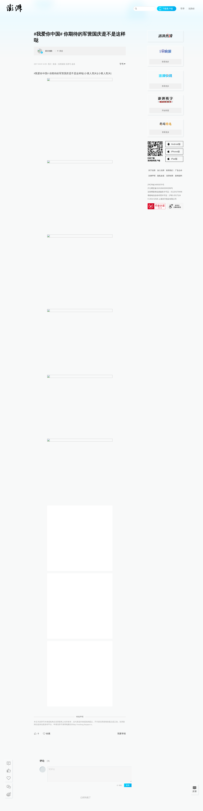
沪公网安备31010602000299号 (160, 188)
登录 (182, 8)
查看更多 (165, 62)
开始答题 (165, 110)
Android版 (176, 144)
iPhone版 (175, 151)
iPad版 (174, 159)
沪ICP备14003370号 (156, 185)
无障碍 (191, 8)
